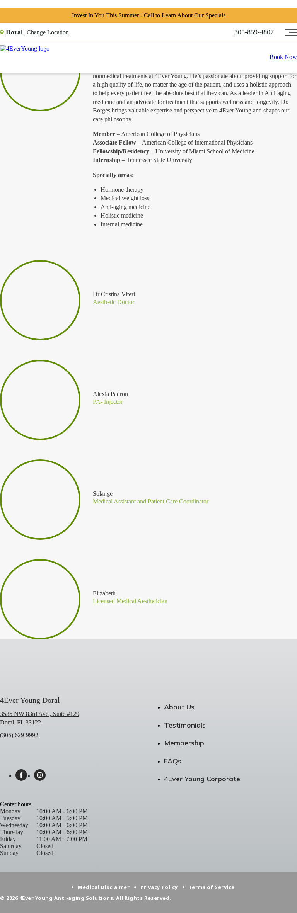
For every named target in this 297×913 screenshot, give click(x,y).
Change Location (48, 32)
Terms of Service (212, 887)
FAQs (172, 761)
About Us (179, 706)
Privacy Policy (159, 887)
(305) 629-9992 (19, 735)
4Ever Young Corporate (202, 778)
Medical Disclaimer (104, 887)
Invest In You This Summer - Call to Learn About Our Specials (148, 15)
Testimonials (185, 725)
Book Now (283, 57)
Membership (184, 742)
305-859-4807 (254, 32)
